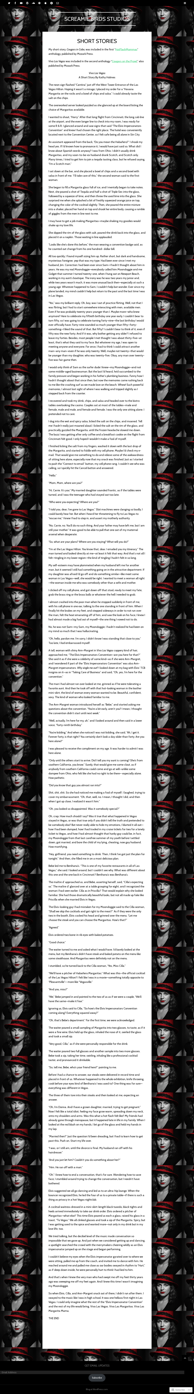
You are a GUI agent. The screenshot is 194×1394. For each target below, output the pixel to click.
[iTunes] (45, 3)
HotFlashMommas (126, 49)
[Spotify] (39, 3)
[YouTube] (21, 3)
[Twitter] (9, 3)
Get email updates (97, 1365)
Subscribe (97, 1377)
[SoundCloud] (33, 3)
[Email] (58, 3)
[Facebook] (15, 3)
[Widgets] (185, 1358)
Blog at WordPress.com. (97, 1389)
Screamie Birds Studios (97, 18)
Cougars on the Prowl (124, 61)
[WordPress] (27, 3)
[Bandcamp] (51, 3)
